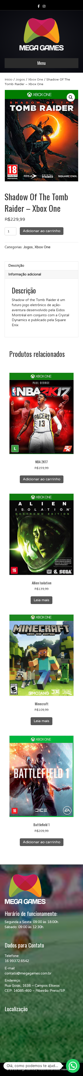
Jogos (20, 79)
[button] (71, 97)
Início (8, 79)
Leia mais (41, 600)
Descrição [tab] (16, 265)
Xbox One (35, 79)
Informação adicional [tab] (24, 274)
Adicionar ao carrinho (41, 231)
